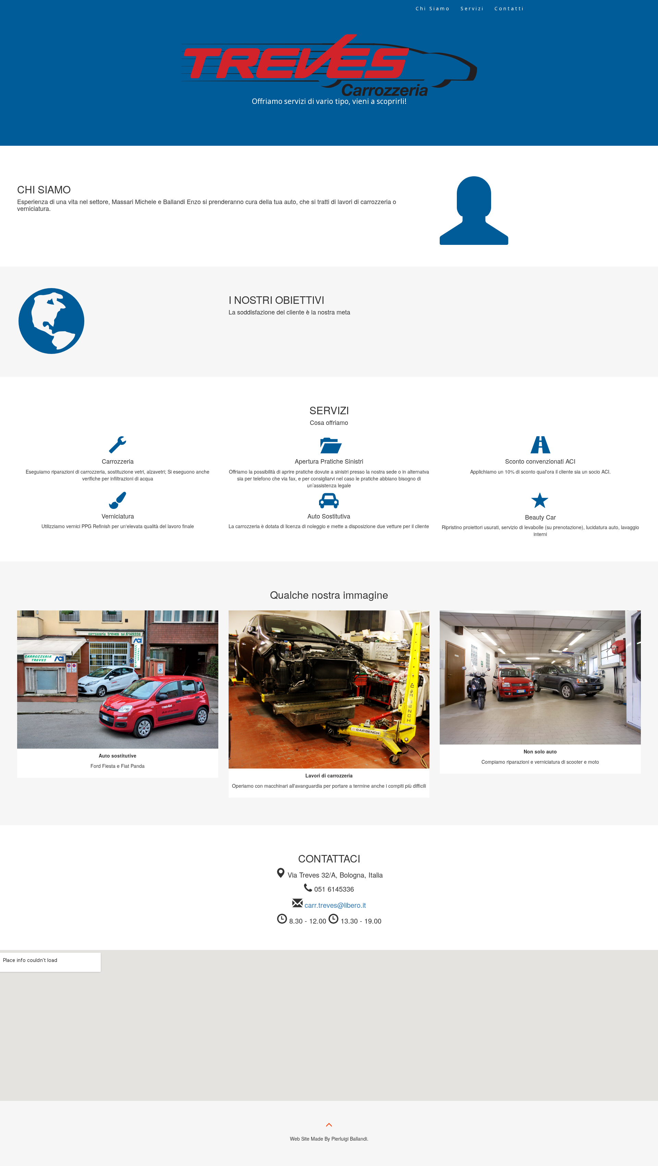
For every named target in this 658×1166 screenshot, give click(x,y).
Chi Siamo (433, 8)
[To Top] (329, 1126)
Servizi (472, 8)
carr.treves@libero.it (335, 905)
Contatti (509, 8)
